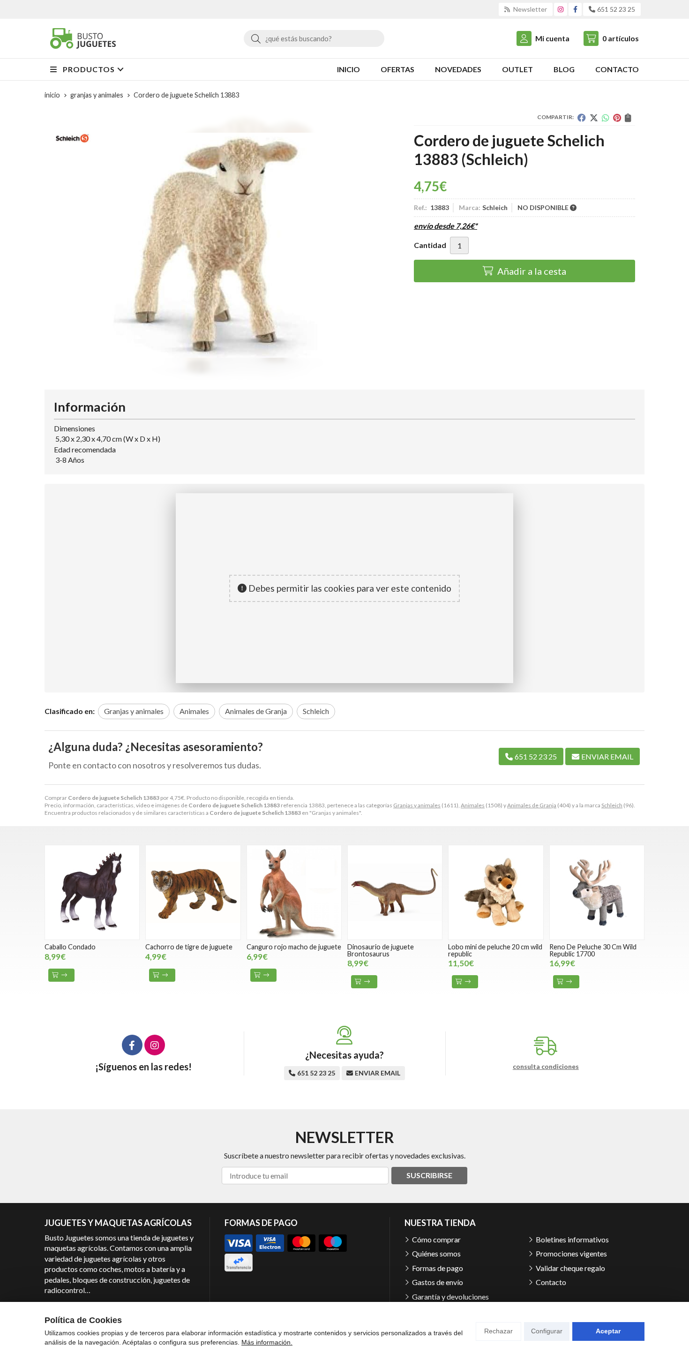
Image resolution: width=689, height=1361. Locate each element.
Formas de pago (437, 1267)
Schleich (611, 805)
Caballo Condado (70, 947)
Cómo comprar (436, 1239)
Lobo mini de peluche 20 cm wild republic (495, 950)
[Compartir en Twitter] (594, 117)
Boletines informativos (572, 1239)
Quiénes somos (436, 1253)
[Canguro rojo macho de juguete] (294, 892)
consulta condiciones (546, 1066)
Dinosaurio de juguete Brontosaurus (380, 950)
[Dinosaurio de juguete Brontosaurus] (395, 892)
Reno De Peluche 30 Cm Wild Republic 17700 (593, 950)
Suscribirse (429, 1175)
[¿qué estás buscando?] (314, 38)
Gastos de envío (437, 1282)
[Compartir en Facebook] (581, 117)
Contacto (551, 1282)
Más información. (266, 1342)
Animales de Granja (531, 805)
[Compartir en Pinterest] (617, 117)
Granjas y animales (417, 805)
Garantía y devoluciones (450, 1296)
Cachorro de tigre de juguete (188, 947)
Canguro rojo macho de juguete (294, 947)
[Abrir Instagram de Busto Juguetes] (560, 9)
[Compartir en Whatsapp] (605, 117)
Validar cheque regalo (570, 1267)
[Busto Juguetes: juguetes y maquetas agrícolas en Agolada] (83, 38)
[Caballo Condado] (92, 892)
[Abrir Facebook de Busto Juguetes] (575, 9)
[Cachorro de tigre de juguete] (193, 892)
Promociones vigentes (571, 1253)
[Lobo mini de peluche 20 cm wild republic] (496, 892)
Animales (473, 805)
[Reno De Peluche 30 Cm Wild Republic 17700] (597, 892)
